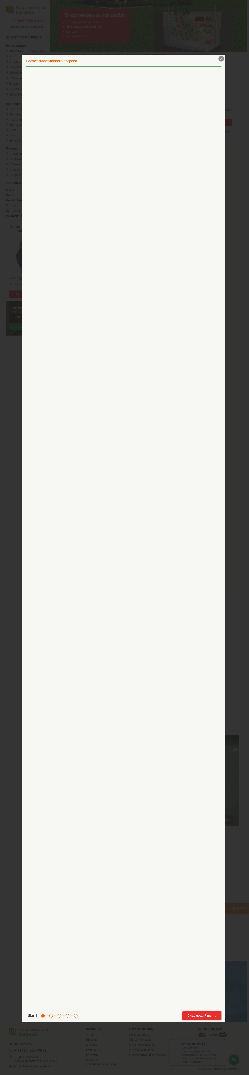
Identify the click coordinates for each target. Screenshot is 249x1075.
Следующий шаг (200, 1015)
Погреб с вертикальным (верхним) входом (51, 109)
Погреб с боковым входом (93, 109)
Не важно (133, 110)
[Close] (221, 59)
